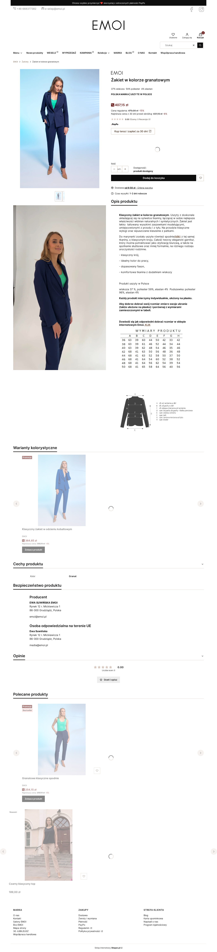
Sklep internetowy (107, 948)
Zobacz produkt (33, 549)
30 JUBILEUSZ (21, 931)
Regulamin (84, 928)
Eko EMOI (18, 924)
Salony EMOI (19, 921)
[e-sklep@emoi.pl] (42, 8)
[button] (200, 45)
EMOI (15, 61)
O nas (16, 915)
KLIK (147, 324)
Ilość (113, 163)
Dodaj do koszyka (154, 178)
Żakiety (25, 61)
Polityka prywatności (89, 931)
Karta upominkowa (153, 918)
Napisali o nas (151, 921)
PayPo (81, 924)
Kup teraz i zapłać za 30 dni (131, 131)
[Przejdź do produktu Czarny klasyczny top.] (48, 845)
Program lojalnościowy (155, 924)
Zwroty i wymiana (87, 918)
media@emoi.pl (39, 645)
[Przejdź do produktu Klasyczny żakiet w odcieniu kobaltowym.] (62, 490)
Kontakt (17, 918)
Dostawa (83, 915)
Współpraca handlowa (24, 934)
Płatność (82, 921)
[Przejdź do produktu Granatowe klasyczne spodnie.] (62, 739)
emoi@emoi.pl (38, 616)
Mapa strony (19, 928)
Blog (146, 915)
